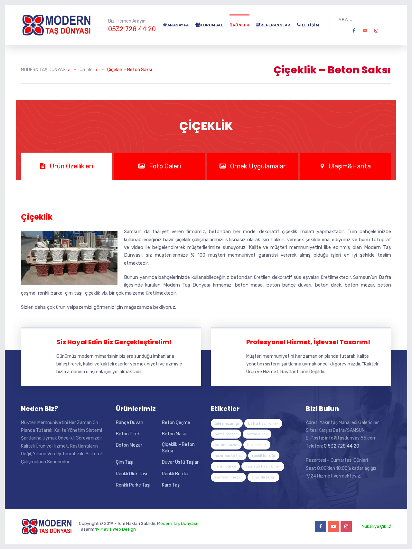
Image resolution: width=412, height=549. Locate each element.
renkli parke (225, 466)
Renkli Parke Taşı (133, 485)
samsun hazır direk (262, 466)
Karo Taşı (171, 485)
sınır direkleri (263, 477)
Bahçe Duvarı (129, 422)
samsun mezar (228, 477)
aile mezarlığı (227, 423)
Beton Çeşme (176, 422)
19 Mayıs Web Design (115, 529)
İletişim (309, 25)
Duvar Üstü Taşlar (180, 462)
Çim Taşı (124, 462)
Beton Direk (128, 434)
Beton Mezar (129, 445)
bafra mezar (226, 434)
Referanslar (275, 25)
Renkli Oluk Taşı (131, 474)
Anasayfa (178, 25)
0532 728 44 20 (132, 29)
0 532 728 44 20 (341, 446)
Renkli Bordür (175, 474)
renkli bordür (264, 455)
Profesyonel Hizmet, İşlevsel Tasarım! (308, 341)
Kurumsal (211, 25)
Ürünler (239, 25)
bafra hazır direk (263, 423)
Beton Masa (174, 434)
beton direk (257, 434)
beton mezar (226, 444)
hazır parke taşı (229, 455)
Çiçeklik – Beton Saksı (178, 448)
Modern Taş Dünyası (177, 523)
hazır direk (257, 444)
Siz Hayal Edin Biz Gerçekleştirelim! (114, 341)
